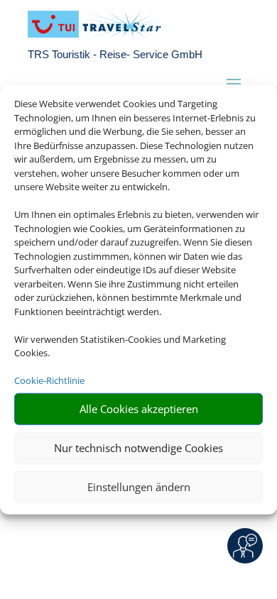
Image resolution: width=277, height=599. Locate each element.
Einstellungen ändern (138, 487)
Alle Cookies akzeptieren (139, 409)
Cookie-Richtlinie (49, 380)
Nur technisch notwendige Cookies (138, 448)
